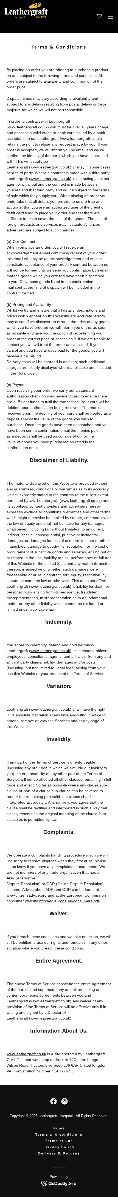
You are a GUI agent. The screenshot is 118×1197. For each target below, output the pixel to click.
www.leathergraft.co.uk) (28, 127)
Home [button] (59, 1128)
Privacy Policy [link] (59, 1147)
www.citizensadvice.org (27, 895)
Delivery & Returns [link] (59, 1153)
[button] (110, 16)
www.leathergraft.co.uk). (51, 1018)
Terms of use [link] (59, 1141)
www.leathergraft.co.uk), (51, 651)
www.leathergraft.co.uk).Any (54, 1001)
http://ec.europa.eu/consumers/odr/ (69, 901)
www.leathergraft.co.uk (26, 1054)
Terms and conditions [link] (59, 1134)
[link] (26, 16)
